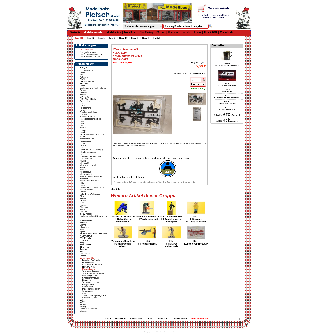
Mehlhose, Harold (88, 165)
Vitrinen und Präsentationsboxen (91, 288)
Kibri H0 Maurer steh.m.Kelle (171, 244)
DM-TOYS (84, 97)
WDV (82, 302)
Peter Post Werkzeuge (90, 194)
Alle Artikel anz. (86, 50)
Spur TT (123, 38)
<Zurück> (116, 189)
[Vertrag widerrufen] (199, 318)
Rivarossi (84, 207)
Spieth (82, 231)
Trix (81, 251)
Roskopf (83, 211)
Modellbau (130, 32)
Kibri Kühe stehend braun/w (196, 242)
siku (82, 229)
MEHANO (84, 163)
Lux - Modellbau (87, 158)
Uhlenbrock (85, 253)
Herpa (82, 130)
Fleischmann (85, 108)
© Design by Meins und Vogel (156, 322)
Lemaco (83, 143)
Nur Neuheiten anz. (88, 52)
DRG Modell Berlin (88, 99)
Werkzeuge (87, 291)
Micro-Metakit (86, 174)
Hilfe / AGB (210, 32)
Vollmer (83, 300)
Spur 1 (101, 38)
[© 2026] (107, 318)
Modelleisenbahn (93, 32)
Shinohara (84, 227)
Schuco (83, 223)
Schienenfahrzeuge (91, 271)
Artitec (83, 75)
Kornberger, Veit (87, 139)
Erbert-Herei (85, 101)
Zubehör (86, 293)
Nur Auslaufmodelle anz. (90, 56)
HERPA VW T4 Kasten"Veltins (227, 85)
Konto (197, 32)
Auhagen (84, 77)
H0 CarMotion (88, 267)
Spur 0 (145, 38)
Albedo (83, 72)
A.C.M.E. (84, 68)
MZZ (82, 183)
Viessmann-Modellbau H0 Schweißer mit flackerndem (123, 219)
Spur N (90, 38)
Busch (83, 94)
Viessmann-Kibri (87, 258)
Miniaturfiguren (88, 269)
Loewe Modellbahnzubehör (92, 156)
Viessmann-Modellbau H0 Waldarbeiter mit (147, 217)
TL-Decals (84, 247)
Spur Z (112, 38)
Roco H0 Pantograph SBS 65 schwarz (227, 96)
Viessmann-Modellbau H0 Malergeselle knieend (123, 244)
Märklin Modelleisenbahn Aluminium (227, 65)
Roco (82, 209)
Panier (83, 192)
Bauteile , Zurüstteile (91, 260)
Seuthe (83, 225)
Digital (156, 38)
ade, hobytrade (86, 70)
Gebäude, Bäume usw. (92, 264)
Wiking (83, 306)
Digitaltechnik (88, 262)
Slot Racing (146, 32)
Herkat (83, 128)
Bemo (82, 86)
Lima (82, 154)
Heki (82, 125)
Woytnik (83, 311)
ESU (82, 103)
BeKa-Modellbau (87, 81)
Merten (83, 170)
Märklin (83, 161)
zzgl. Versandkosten (197, 73)
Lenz (82, 147)
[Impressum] (120, 318)
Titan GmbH (85, 245)
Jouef (82, 136)
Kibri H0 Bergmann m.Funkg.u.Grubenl (196, 219)
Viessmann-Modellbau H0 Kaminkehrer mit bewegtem (171, 219)
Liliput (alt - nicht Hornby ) (91, 150)
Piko (82, 196)
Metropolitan (85, 172)
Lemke (83, 145)
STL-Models (85, 238)
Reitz (82, 203)
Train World (85, 249)
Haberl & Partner (87, 117)
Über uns (173, 32)
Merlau (83, 167)
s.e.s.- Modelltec (87, 214)
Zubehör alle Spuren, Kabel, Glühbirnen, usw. (94, 296)
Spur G (134, 38)
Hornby (83, 132)
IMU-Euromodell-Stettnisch (92, 134)
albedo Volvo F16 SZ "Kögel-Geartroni (227, 114)
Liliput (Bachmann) (88, 152)
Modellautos (114, 32)
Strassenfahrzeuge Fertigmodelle (90, 283)
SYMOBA (84, 240)
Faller (82, 105)
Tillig (82, 242)
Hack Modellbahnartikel (90, 119)
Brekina (83, 92)
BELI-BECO (85, 83)
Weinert (83, 304)
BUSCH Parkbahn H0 (227, 91)
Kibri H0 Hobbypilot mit (147, 242)
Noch (82, 185)
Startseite (75, 32)
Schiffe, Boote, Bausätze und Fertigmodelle (93, 274)
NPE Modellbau (86, 189)
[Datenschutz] (162, 318)
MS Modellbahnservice (90, 181)
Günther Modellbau (88, 112)
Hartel (82, 123)
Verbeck (83, 256)
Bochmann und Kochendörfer (93, 88)
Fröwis (83, 110)
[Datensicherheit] (179, 318)
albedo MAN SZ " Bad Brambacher (227, 120)
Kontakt (186, 32)
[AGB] (149, 318)
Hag (82, 121)
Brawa (83, 90)
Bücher (160, 32)
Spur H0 (79, 38)
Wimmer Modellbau (88, 309)
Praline (83, 198)
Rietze (83, 205)
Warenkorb (226, 32)
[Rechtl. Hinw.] (136, 318)
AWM (82, 79)
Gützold (83, 114)
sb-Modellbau (86, 220)
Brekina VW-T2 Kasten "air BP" (227, 102)
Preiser (83, 200)
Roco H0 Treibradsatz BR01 (227, 108)
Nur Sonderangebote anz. (91, 54)
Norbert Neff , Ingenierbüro (92, 187)
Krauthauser (85, 141)
